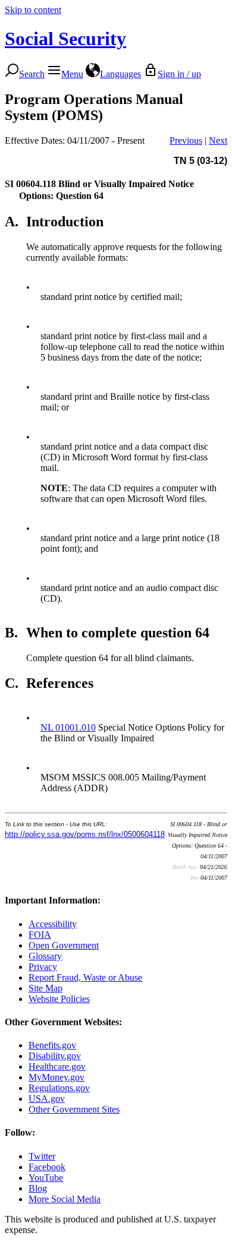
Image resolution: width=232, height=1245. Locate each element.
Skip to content (33, 10)
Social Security (65, 38)
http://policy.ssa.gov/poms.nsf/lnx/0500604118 (85, 834)
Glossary (45, 956)
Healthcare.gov (57, 1066)
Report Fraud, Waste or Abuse (85, 977)
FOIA (40, 935)
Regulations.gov (59, 1088)
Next (218, 140)
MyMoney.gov (56, 1077)
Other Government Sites (74, 1109)
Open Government (64, 945)
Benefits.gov (52, 1045)
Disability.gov (55, 1056)
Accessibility (53, 924)
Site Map (45, 988)
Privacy (43, 967)
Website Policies (59, 999)
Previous (186, 140)
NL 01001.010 (68, 727)
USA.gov (47, 1099)
